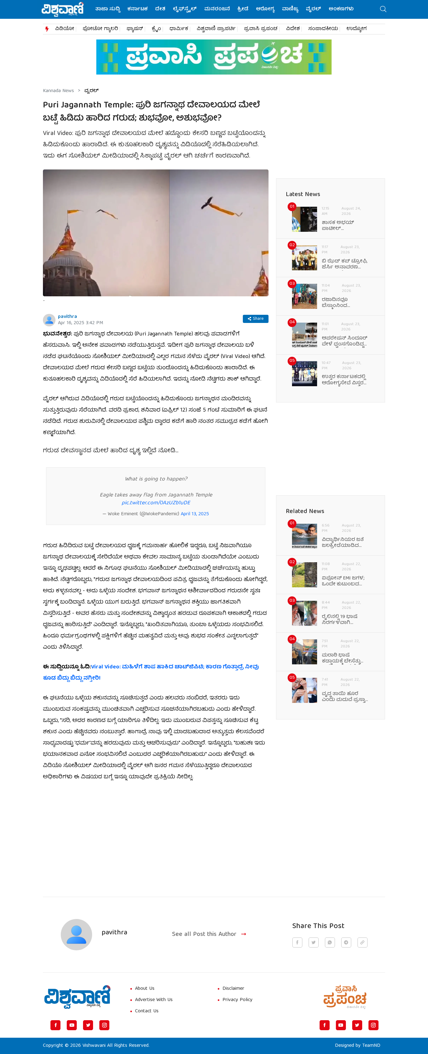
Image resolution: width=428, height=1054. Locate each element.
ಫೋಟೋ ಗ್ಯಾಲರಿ (100, 29)
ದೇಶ (160, 9)
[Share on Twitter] (313, 942)
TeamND (371, 1045)
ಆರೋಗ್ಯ (265, 9)
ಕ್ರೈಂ (156, 29)
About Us (144, 988)
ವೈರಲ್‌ (313, 9)
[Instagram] (104, 1025)
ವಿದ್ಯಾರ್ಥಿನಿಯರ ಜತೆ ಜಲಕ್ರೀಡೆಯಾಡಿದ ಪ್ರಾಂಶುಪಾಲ (343, 543)
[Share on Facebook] (297, 942)
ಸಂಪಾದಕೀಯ (323, 29)
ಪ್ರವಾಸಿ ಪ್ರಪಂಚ (261, 29)
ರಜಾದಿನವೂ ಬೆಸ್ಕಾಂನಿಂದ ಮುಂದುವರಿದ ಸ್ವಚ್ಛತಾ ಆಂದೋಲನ (344, 303)
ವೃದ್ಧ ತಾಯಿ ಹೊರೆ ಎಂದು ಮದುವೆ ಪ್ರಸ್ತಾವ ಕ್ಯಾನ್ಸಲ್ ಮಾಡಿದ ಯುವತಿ (345, 697)
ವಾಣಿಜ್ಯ (290, 9)
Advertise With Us (154, 1000)
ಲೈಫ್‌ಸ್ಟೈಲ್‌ (185, 9)
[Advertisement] (156, 835)
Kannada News (58, 91)
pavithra (67, 316)
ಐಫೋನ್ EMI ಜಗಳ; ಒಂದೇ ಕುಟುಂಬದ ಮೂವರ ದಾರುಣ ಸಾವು (343, 582)
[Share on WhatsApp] (330, 942)
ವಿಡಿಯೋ (64, 29)
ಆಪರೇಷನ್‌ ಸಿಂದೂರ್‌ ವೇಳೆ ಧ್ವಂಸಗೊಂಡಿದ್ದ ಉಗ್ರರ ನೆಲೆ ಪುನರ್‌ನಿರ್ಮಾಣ (345, 342)
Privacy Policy (237, 1000)
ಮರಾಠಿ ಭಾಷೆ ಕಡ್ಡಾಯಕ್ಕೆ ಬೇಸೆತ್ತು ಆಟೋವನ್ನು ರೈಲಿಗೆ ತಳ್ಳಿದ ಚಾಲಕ (341, 659)
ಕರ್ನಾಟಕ (138, 9)
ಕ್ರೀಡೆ (242, 9)
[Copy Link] (362, 942)
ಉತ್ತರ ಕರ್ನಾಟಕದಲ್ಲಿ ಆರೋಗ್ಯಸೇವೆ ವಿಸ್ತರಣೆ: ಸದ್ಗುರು (345, 380)
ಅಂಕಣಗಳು (341, 9)
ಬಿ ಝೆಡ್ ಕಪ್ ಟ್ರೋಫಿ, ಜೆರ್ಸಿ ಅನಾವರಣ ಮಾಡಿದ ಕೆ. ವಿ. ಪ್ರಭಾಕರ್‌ (345, 265)
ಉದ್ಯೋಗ (357, 29)
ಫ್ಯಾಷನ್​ (135, 29)
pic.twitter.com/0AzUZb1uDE (156, 503)
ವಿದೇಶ (293, 29)
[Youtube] (71, 1025)
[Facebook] (55, 1025)
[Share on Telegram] (346, 942)
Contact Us (147, 1011)
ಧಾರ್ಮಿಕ (179, 29)
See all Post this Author (204, 934)
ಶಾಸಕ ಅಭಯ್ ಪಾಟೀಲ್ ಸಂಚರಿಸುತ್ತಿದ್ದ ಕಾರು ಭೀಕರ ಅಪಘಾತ (342, 226)
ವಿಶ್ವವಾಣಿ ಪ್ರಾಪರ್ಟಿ (216, 29)
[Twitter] (88, 1025)
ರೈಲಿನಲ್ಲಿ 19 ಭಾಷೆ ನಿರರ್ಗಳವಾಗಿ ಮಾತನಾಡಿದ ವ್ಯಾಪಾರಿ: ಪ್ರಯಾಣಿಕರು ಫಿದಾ (345, 620)
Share (258, 319)
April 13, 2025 (195, 514)
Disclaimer (233, 988)
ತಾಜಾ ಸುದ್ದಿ (107, 9)
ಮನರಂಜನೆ (217, 9)
